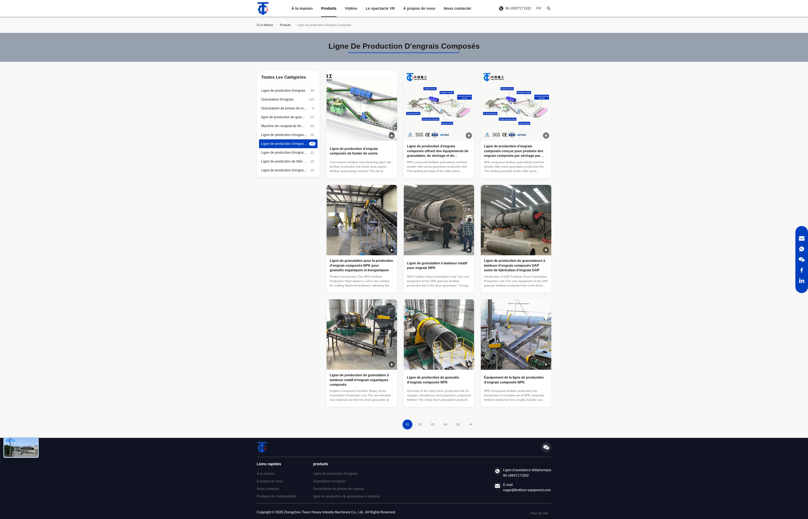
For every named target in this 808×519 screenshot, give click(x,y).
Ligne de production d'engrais (335, 473)
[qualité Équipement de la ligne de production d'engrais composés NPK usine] (516, 334)
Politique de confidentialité (276, 496)
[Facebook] (801, 270)
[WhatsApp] (801, 249)
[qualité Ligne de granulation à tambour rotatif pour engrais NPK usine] (439, 220)
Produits (328, 8)
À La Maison (265, 25)
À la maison (302, 8)
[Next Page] (471, 424)
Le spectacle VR (380, 8)
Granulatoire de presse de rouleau (338, 489)
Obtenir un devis (378, 171)
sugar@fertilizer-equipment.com (527, 490)
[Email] (801, 238)
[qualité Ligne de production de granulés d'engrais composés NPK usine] (439, 334)
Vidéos (351, 8)
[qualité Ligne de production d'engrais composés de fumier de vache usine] (362, 105)
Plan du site (539, 513)
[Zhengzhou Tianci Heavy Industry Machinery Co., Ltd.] (263, 8)
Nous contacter (457, 8)
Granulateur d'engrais (329, 481)
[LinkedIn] (801, 280)
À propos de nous (419, 8)
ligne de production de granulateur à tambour (346, 496)
